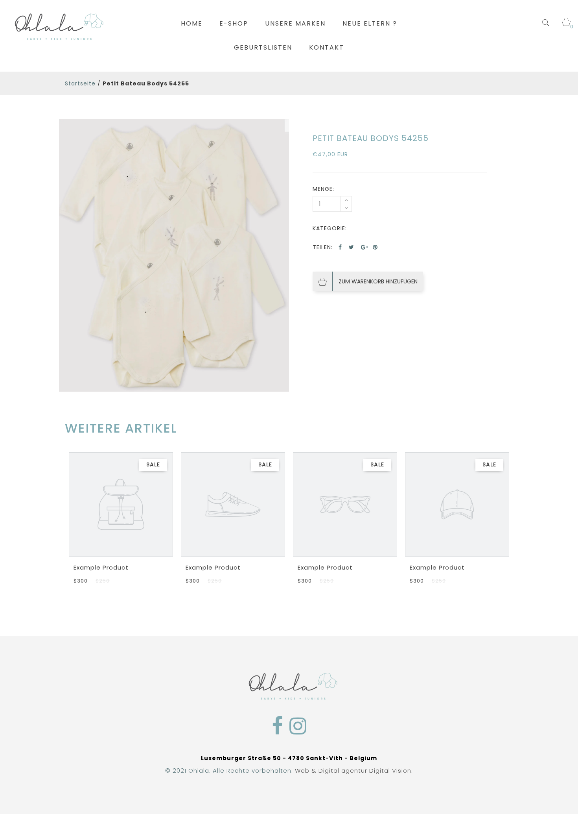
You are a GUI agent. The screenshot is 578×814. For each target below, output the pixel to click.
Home (191, 23)
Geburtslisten (263, 47)
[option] (174, 255)
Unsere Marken (295, 23)
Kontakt (326, 47)
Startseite (80, 83)
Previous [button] (68, 512)
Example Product (101, 567)
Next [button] (510, 512)
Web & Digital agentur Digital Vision (353, 770)
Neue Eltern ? (369, 23)
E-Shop (233, 23)
